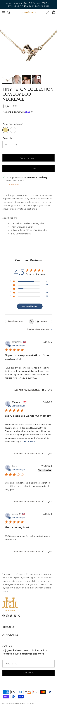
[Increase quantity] (17, 144)
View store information (15, 184)
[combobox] (39, 329)
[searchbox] (16, 321)
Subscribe (29, 673)
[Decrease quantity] (5, 144)
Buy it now (28, 168)
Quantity (7, 138)
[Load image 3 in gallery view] (28, 44)
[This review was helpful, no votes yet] (43, 390)
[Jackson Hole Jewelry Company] (28, 12)
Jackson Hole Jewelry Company (21, 703)
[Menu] (3, 12)
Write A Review (30, 306)
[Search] (10, 12)
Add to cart (28, 157)
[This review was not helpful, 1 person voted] (49, 501)
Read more (29, 441)
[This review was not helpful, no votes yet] (49, 390)
